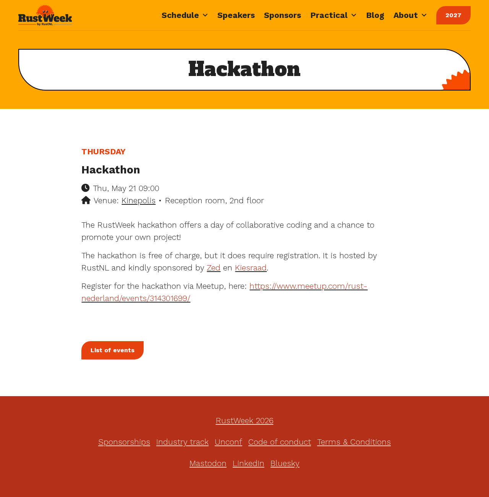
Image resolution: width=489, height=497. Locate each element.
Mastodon (208, 463)
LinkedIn (248, 463)
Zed (213, 267)
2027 (453, 15)
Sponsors (282, 15)
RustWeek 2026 (245, 420)
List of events (112, 350)
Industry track (182, 442)
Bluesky (285, 463)
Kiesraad (251, 267)
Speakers (236, 15)
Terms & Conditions (354, 442)
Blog (375, 15)
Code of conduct (279, 442)
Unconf (228, 442)
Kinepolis (138, 200)
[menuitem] (185, 15)
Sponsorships (124, 442)
